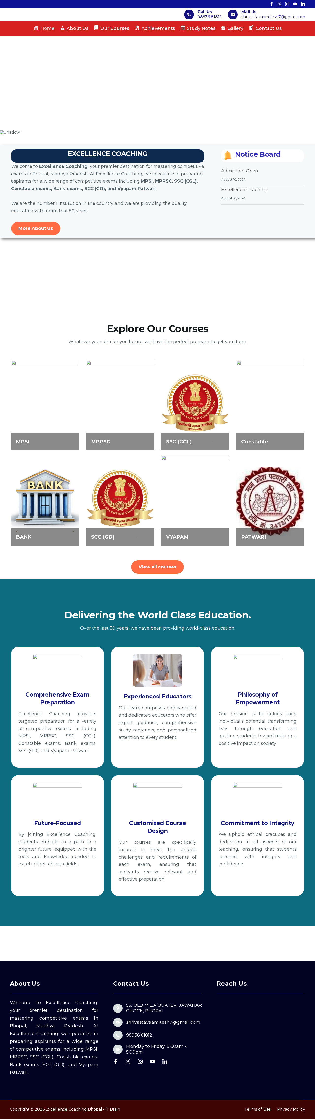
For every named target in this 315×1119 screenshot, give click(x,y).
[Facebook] (271, 4)
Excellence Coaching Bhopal (74, 1109)
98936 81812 (210, 17)
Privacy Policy (291, 1109)
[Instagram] (287, 4)
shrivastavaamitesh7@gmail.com (273, 17)
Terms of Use (257, 1109)
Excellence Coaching (244, 189)
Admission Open (239, 171)
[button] (8, 83)
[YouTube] (295, 4)
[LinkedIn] (303, 4)
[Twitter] (279, 4)
